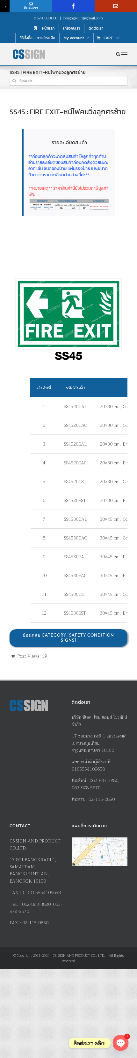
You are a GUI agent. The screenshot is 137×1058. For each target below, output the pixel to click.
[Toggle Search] (118, 54)
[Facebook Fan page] (73, 6)
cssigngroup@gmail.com (83, 18)
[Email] (116, 6)
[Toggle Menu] (124, 55)
